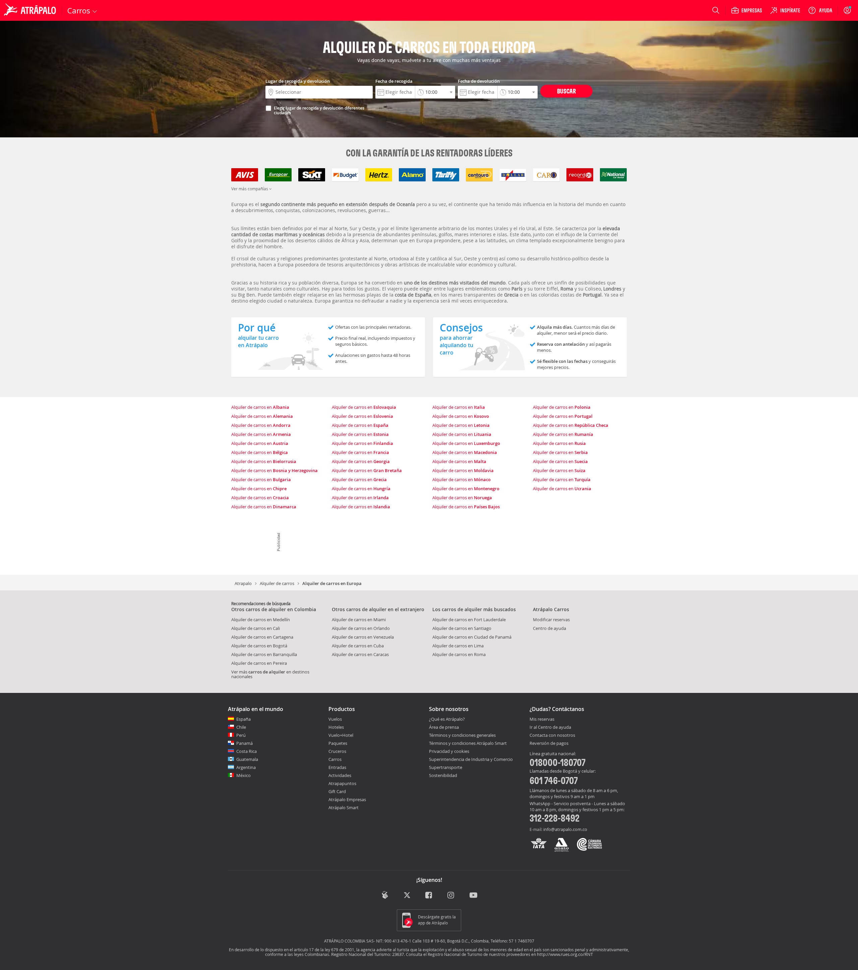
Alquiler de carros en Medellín (260, 620)
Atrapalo (243, 583)
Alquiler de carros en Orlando (361, 628)
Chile (241, 727)
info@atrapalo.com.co (565, 829)
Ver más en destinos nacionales (270, 674)
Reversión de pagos (549, 743)
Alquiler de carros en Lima (458, 646)
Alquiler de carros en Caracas (360, 654)
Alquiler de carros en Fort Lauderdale (469, 620)
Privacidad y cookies (449, 751)
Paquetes (337, 743)
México (243, 775)
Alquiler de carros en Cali (255, 628)
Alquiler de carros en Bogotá (259, 646)
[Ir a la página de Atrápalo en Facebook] (429, 895)
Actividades (339, 775)
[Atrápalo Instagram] (451, 895)
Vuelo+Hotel (340, 735)
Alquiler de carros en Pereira (259, 663)
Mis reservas (542, 719)
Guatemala (247, 759)
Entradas (337, 767)
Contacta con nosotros (552, 735)
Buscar (566, 91)
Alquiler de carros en (260, 407)
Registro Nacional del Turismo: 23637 (367, 954)
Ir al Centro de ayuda (550, 727)
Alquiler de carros (277, 583)
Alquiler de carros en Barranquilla (264, 654)
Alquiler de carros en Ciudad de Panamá (471, 637)
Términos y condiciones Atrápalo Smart (468, 743)
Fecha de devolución (479, 81)
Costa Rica (246, 751)
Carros (335, 759)
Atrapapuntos (342, 783)
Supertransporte (445, 767)
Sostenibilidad (443, 775)
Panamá (244, 743)
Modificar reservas (551, 620)
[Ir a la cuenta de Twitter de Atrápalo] (407, 895)
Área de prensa (444, 727)
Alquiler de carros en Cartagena (262, 637)
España (243, 719)
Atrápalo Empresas (347, 799)
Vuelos (335, 719)
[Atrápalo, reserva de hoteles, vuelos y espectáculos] (31, 10)
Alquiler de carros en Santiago (461, 628)
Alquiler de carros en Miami (359, 620)
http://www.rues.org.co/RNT (565, 954)
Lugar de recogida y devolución (297, 81)
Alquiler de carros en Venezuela (363, 637)
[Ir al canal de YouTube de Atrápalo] (473, 895)
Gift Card (337, 791)
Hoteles (336, 727)
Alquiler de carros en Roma (459, 654)
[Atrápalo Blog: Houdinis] (385, 895)
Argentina (246, 767)
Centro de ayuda (549, 628)
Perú (241, 735)
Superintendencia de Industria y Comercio (471, 759)
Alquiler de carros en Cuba (358, 646)
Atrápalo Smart (343, 807)
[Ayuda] (820, 10)
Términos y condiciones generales (462, 735)
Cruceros (337, 751)
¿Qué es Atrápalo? (447, 719)
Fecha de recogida (394, 81)
